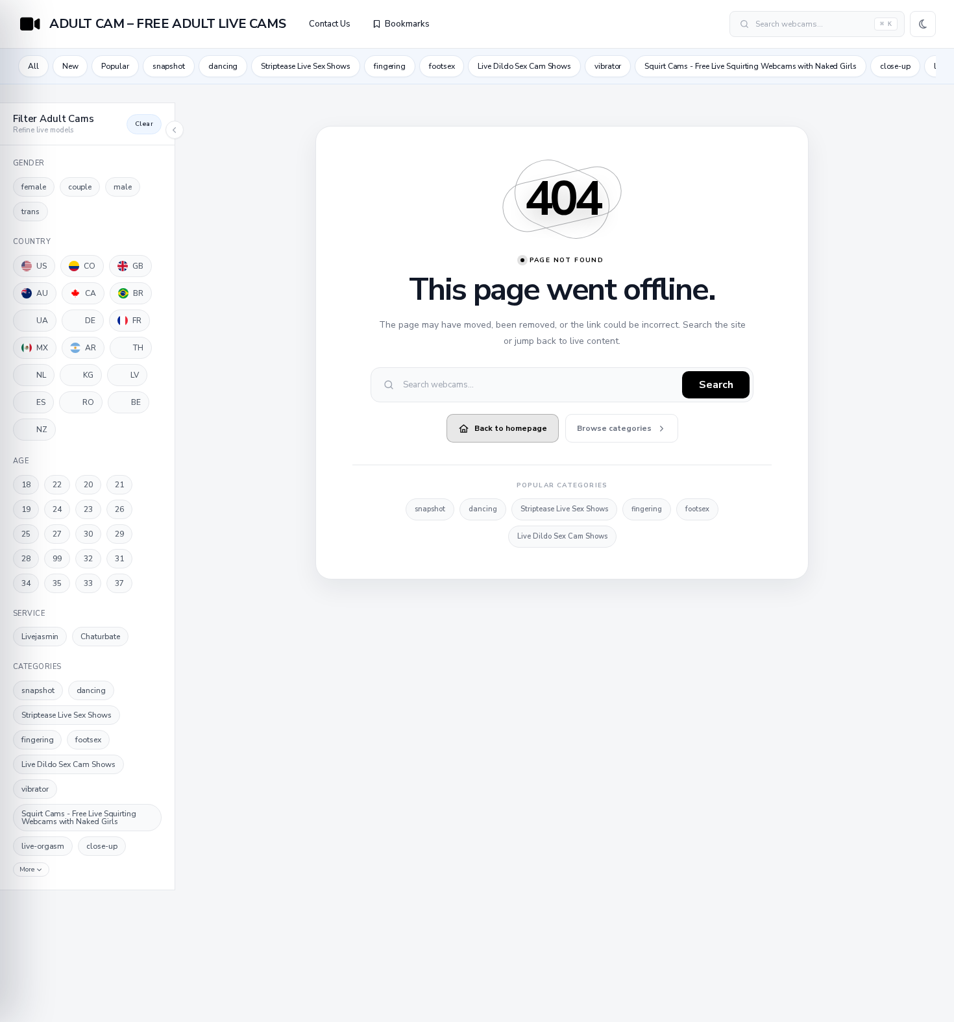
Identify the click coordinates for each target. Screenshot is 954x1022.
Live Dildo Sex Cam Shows (524, 66)
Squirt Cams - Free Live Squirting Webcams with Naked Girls (750, 66)
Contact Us (329, 24)
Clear (144, 123)
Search (716, 385)
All (33, 66)
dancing (223, 66)
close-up (895, 66)
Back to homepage (510, 428)
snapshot (169, 66)
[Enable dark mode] (923, 24)
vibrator (607, 66)
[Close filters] (174, 130)
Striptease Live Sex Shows (305, 66)
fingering (390, 66)
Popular (114, 66)
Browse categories (614, 428)
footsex (441, 66)
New (70, 66)
